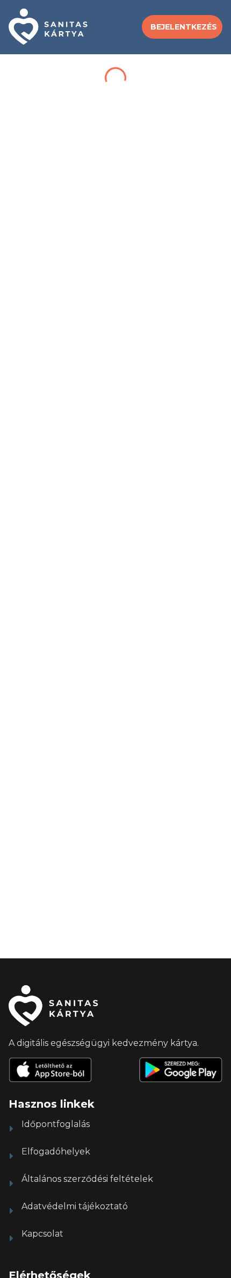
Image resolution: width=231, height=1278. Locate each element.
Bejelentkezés (183, 27)
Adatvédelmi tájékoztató (74, 1206)
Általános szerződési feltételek (87, 1179)
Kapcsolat (42, 1234)
